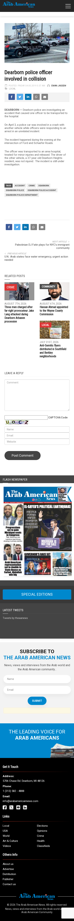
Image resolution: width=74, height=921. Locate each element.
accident (20, 185)
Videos (7, 846)
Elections (42, 825)
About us (8, 864)
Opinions (42, 830)
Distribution (9, 874)
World (6, 836)
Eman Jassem (58, 85)
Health (41, 841)
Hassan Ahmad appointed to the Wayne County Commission (54, 310)
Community (48, 286)
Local (12, 88)
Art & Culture (10, 841)
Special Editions (37, 594)
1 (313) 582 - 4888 (13, 791)
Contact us (9, 884)
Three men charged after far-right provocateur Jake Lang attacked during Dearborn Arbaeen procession (19, 314)
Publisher (8, 879)
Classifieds (43, 846)
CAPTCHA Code (58, 417)
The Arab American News (30, 904)
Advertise (8, 869)
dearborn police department (22, 195)
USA (5, 830)
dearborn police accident (42, 190)
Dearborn (43, 185)
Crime (32, 185)
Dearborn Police (15, 190)
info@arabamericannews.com (20, 801)
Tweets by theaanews (15, 618)
